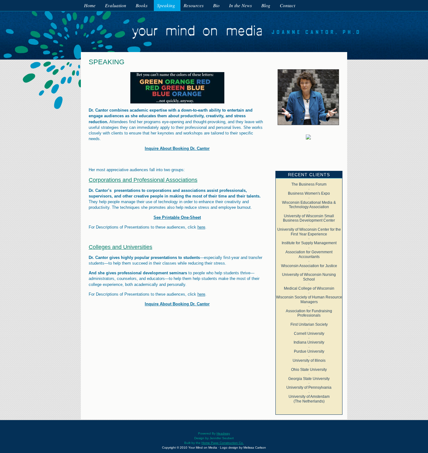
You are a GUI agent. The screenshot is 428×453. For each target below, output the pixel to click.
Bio (216, 5)
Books (142, 5)
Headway (223, 433)
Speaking (166, 5)
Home (90, 5)
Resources (194, 5)
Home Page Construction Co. (222, 443)
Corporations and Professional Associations (143, 180)
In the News (240, 5)
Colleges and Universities (120, 247)
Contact (287, 5)
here (201, 227)
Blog (265, 5)
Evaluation (115, 5)
